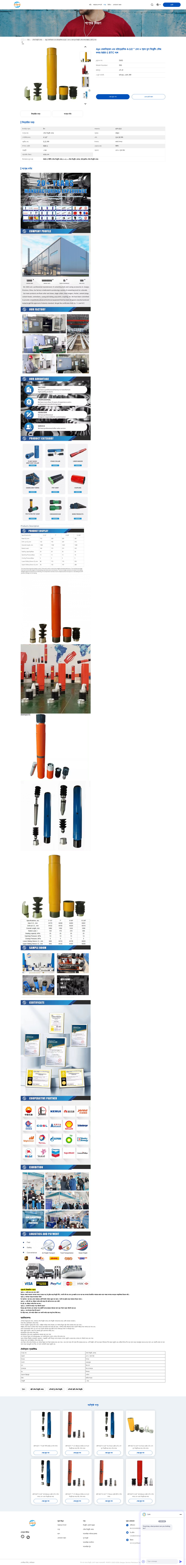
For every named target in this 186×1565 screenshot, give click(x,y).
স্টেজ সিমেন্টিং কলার (37, 40)
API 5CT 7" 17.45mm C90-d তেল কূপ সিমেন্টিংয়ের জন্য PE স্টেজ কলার (77, 1447)
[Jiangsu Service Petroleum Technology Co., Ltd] (17, 5)
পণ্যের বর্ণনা (67, 114)
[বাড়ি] (32, 1523)
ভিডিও (109, 5)
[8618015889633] (23, 1536)
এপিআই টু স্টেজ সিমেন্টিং (55, 1389)
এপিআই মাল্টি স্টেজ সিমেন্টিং (75, 1389)
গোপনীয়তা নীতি (24, 1562)
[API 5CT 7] (45, 1427)
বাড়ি (90, 5)
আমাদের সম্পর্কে (97, 5)
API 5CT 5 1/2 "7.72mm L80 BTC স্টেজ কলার (109, 1495)
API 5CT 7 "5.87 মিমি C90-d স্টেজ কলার (45, 1446)
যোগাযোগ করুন (117, 5)
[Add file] (143, 1561)
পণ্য (105, 5)
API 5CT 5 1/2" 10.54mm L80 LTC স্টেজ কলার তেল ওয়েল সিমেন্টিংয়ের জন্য (46, 1495)
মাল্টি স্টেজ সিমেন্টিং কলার (36, 1389)
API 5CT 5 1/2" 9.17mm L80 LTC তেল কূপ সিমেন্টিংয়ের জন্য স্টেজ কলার (108, 1447)
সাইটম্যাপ (32, 1562)
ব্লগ (58, 1534)
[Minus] (180, 1514)
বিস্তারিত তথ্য (35, 114)
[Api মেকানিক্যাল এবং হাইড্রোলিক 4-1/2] (49, 73)
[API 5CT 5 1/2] (109, 1427)
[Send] (180, 1561)
